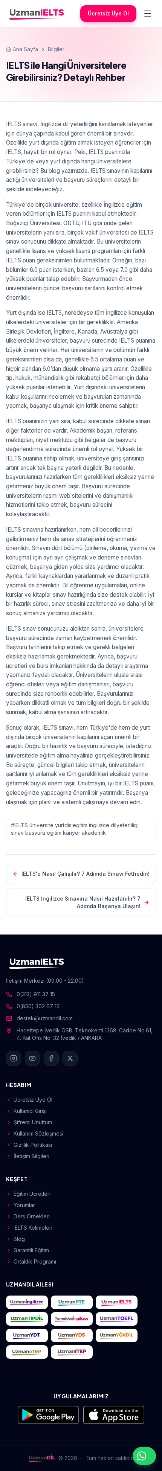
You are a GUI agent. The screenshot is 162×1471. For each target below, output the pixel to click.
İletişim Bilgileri (31, 1156)
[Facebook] (51, 1058)
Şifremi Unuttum (33, 1122)
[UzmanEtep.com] (27, 1352)
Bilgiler (56, 49)
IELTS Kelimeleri (33, 1227)
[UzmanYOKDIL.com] (117, 1335)
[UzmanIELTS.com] (117, 1302)
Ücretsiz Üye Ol (108, 13)
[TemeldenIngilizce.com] (72, 1319)
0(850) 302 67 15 (38, 1006)
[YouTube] (32, 1058)
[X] (70, 1058)
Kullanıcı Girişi (30, 1111)
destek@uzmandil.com (45, 1018)
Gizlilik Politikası (33, 1145)
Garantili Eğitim (31, 1250)
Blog (19, 1239)
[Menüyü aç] (147, 13)
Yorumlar (24, 1205)
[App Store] (113, 1415)
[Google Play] (48, 1415)
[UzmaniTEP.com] (72, 1352)
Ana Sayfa (25, 49)
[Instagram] (13, 1058)
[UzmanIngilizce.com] (27, 1302)
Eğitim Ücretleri (32, 1194)
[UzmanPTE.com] (72, 1302)
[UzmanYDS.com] (72, 1335)
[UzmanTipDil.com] (27, 1319)
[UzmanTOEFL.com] (117, 1319)
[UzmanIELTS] (37, 13)
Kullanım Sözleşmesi (38, 1133)
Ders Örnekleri (32, 1216)
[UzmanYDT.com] (27, 1335)
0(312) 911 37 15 (36, 994)
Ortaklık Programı (35, 1261)
